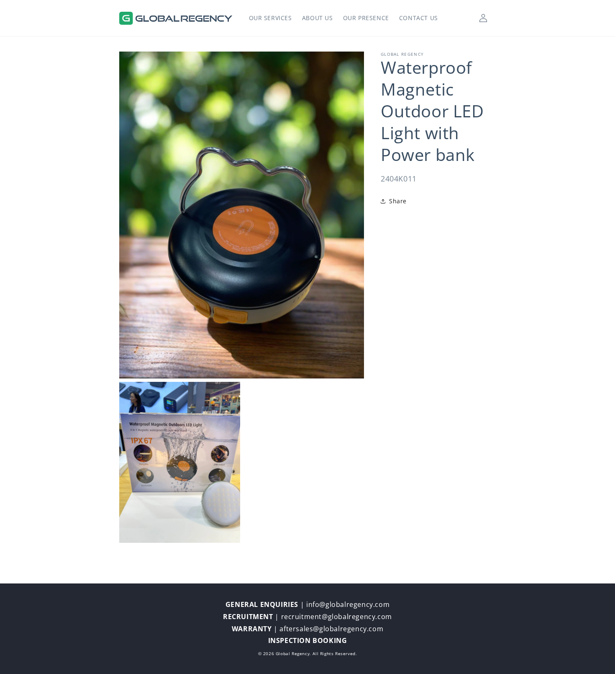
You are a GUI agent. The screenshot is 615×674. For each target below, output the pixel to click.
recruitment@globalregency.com (336, 616)
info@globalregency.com (348, 604)
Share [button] (398, 201)
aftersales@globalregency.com (331, 628)
